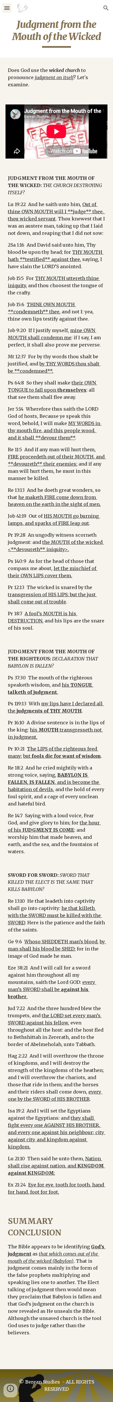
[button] (7, 8)
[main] (56, 33)
